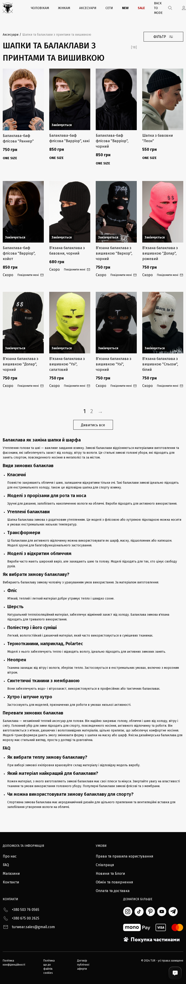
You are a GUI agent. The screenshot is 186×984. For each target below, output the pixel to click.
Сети (109, 8)
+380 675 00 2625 (25, 918)
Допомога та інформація (23, 846)
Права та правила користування (124, 856)
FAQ (6, 865)
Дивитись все (93, 425)
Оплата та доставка (113, 891)
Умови (101, 846)
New (125, 8)
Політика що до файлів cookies (49, 966)
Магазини (11, 873)
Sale (141, 8)
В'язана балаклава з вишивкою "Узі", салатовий (67, 364)
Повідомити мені (28, 275)
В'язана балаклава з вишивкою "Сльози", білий (160, 364)
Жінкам (64, 8)
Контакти (11, 882)
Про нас (10, 856)
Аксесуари (87, 8)
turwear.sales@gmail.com (33, 927)
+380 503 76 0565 (25, 909)
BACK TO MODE (158, 8)
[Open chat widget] (175, 973)
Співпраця (105, 865)
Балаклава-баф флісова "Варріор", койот (19, 253)
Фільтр (159, 37)
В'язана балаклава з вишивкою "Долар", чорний (20, 364)
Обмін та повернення (114, 882)
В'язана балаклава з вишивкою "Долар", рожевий (160, 253)
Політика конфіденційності (14, 962)
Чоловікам (40, 8)
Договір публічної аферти (83, 964)
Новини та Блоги (110, 873)
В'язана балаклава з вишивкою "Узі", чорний (113, 364)
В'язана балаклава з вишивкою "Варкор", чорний (114, 253)
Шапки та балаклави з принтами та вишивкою (56, 35)
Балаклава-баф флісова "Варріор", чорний (112, 141)
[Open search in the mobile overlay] (170, 8)
